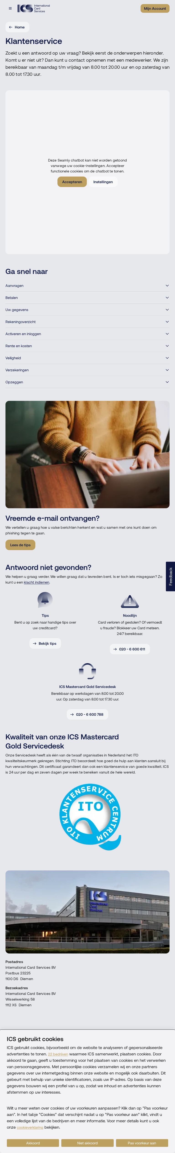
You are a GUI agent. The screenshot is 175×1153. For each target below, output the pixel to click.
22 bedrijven (58, 1054)
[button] (170, 576)
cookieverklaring (30, 1127)
